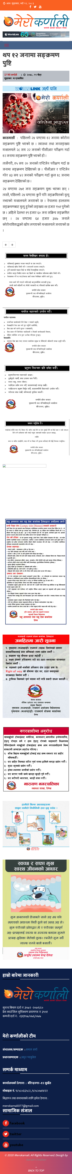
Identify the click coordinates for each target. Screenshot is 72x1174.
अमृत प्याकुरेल (28, 1057)
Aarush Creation (36, 1159)
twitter (15, 1134)
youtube (16, 1145)
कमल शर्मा (31, 1049)
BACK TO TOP (36, 1170)
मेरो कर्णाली (12, 74)
